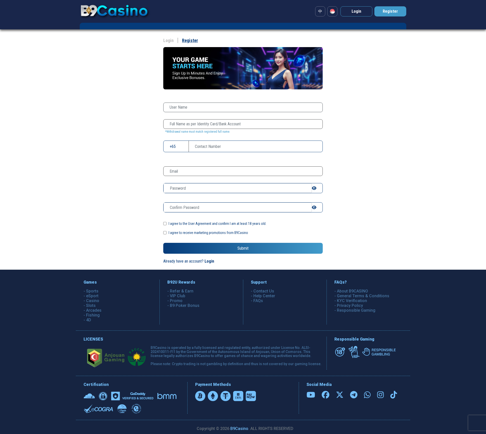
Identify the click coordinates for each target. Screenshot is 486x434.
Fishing (93, 315)
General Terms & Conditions (363, 295)
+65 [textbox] (173, 146)
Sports (92, 291)
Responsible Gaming (356, 310)
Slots (91, 305)
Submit (243, 248)
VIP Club (177, 295)
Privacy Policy (350, 305)
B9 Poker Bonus (184, 305)
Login (168, 40)
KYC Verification (352, 300)
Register (190, 40)
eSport (92, 295)
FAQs (258, 300)
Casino (92, 300)
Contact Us (263, 291)
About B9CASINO (352, 291)
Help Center (264, 295)
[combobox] (173, 146)
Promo (176, 300)
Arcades (94, 310)
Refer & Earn (181, 291)
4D (88, 320)
